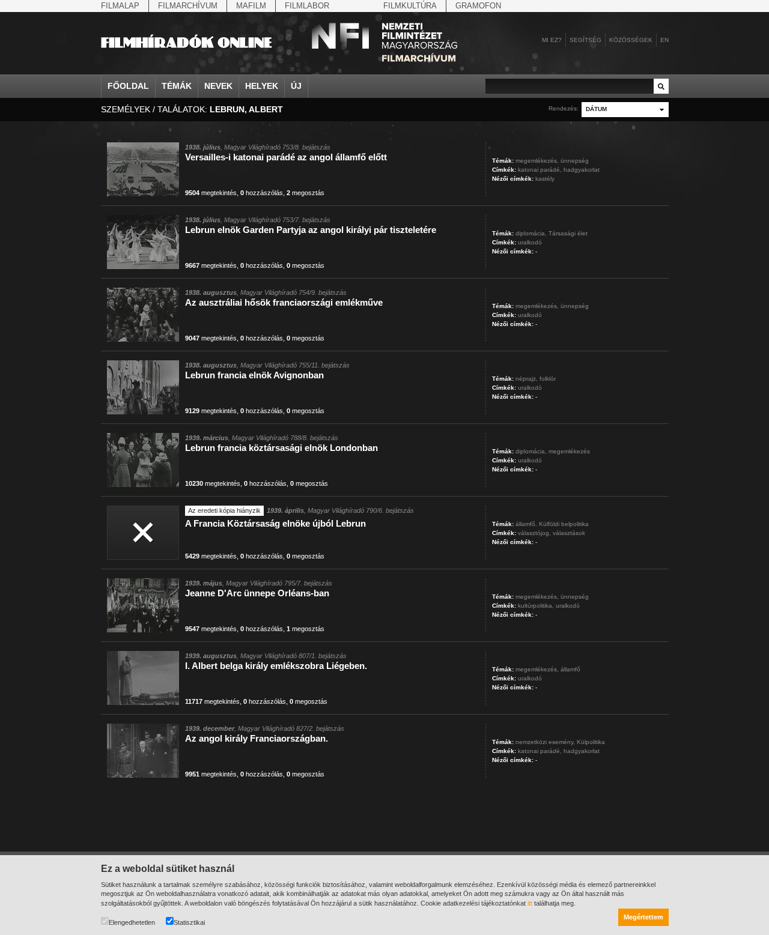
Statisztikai (189, 922)
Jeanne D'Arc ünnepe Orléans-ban (257, 593)
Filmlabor (307, 5)
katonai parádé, (540, 169)
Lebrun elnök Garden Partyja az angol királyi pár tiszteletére (310, 230)
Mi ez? (552, 40)
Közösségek (630, 40)
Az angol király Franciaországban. (256, 738)
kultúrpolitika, (536, 605)
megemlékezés (569, 451)
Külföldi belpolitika (564, 524)
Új (296, 86)
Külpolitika (591, 742)
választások (569, 533)
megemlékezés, (537, 160)
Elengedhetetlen (132, 922)
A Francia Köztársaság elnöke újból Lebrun (275, 523)
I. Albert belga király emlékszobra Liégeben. (276, 666)
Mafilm (251, 5)
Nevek (218, 86)
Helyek (261, 86)
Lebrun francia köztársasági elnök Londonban (281, 448)
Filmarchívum (187, 5)
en (664, 40)
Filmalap (120, 5)
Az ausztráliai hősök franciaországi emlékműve (284, 302)
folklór (548, 378)
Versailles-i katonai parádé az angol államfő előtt (286, 157)
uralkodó (530, 242)
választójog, (534, 533)
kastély (545, 178)
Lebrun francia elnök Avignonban (254, 375)
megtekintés (211, 192)
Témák (177, 86)
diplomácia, (531, 233)
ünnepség (575, 160)
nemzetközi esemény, (545, 742)
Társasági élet (568, 233)
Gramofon (478, 5)
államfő (570, 669)
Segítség (585, 40)
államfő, (526, 524)
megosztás (305, 192)
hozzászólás (261, 192)
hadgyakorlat (582, 169)
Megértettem (643, 917)
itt (529, 903)
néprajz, (526, 378)
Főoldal (128, 86)
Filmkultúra (410, 5)
